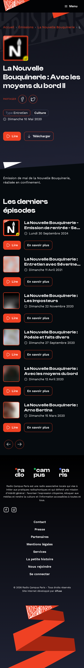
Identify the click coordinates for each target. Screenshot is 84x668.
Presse (40, 529)
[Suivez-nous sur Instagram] (14, 510)
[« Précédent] (8, 444)
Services (39, 552)
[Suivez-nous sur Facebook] (6, 510)
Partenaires (40, 537)
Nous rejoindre (39, 566)
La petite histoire (39, 559)
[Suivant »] (19, 444)
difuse (58, 591)
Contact (40, 522)
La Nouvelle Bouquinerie (56, 27)
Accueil (8, 27)
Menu (73, 6)
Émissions (25, 27)
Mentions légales (40, 544)
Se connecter (39, 574)
